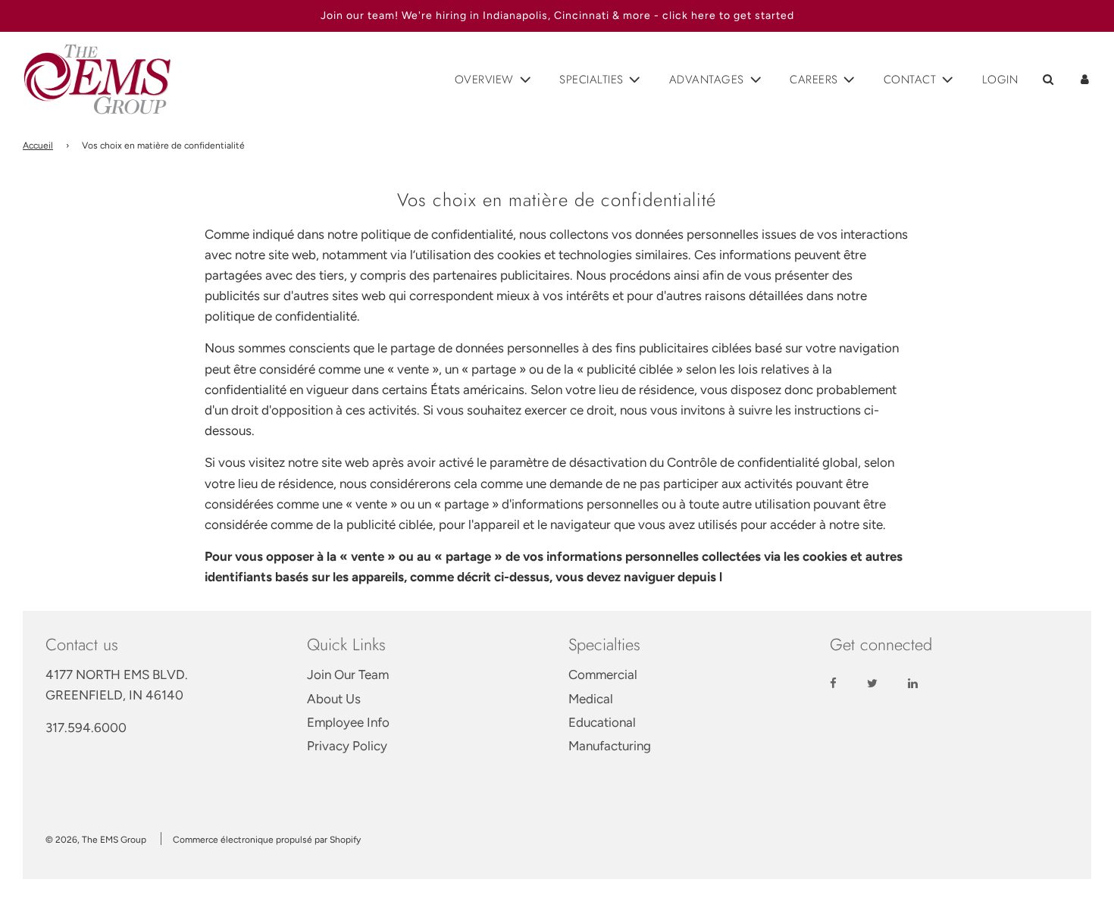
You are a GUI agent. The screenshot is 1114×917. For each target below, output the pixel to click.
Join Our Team (348, 674)
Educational (602, 722)
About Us (334, 698)
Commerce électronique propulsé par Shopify (267, 839)
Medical (590, 698)
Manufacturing (609, 745)
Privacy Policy (347, 745)
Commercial (602, 674)
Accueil (38, 145)
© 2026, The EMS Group (95, 839)
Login (1000, 79)
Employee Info (348, 722)
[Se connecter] (1085, 79)
